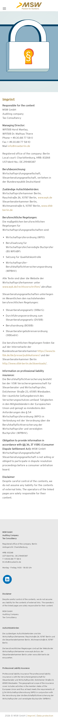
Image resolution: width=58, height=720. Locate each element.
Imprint (31, 715)
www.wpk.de (45, 197)
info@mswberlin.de (19, 145)
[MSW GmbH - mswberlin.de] (29, 5)
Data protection (45, 715)
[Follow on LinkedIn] (7, 579)
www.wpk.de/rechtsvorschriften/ (21, 286)
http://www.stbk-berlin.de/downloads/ (24, 363)
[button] (4, 8)
